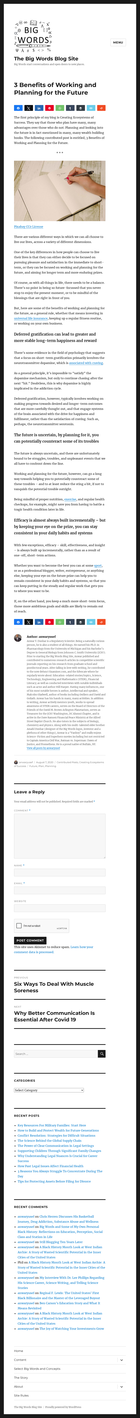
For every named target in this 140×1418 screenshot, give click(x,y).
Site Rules (21, 1395)
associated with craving (86, 363)
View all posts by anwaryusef (43, 748)
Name (19, 865)
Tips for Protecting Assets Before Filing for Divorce (54, 1181)
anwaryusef (26, 762)
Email (19, 883)
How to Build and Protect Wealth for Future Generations (58, 1130)
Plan (41, 766)
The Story (21, 1377)
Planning (50, 766)
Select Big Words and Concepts (37, 1368)
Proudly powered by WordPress (63, 1407)
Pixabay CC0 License (28, 226)
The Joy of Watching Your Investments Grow (72, 1328)
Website (20, 901)
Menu (118, 42)
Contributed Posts (67, 762)
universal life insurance (31, 318)
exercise (70, 499)
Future (33, 766)
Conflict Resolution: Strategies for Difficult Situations (56, 1135)
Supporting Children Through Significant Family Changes (59, 1151)
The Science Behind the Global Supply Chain (49, 1140)
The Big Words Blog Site (46, 59)
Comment (22, 810)
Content (20, 1360)
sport (98, 565)
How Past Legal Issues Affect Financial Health (50, 1166)
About (18, 1386)
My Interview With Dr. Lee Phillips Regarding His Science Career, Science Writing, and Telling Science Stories (61, 1283)
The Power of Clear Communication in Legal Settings (56, 1146)
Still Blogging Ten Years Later (61, 1242)
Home (18, 1351)
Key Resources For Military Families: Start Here (52, 1125)
